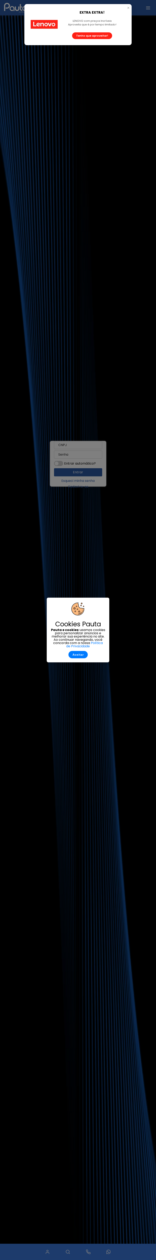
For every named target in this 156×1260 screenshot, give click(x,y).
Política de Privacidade (84, 645)
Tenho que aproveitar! (92, 36)
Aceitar (78, 654)
